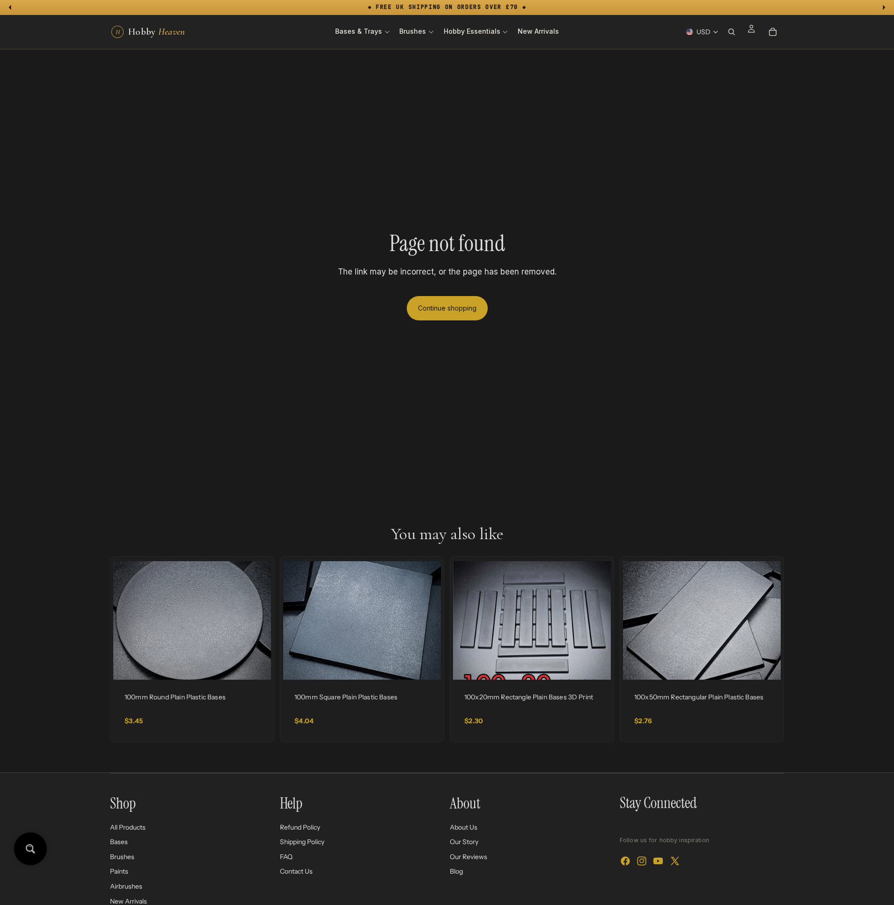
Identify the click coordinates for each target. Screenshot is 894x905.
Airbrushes (126, 886)
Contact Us (296, 871)
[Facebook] (625, 861)
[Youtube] (658, 861)
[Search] (731, 32)
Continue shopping (447, 308)
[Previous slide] (127, 620)
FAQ (286, 856)
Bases (119, 842)
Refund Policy (300, 827)
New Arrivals (128, 901)
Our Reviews (468, 856)
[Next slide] (257, 620)
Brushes (122, 856)
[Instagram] (641, 861)
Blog (456, 871)
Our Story (464, 842)
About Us (463, 827)
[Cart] (773, 32)
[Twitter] (675, 861)
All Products (128, 827)
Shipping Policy (302, 842)
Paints (119, 871)
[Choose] (256, 665)
